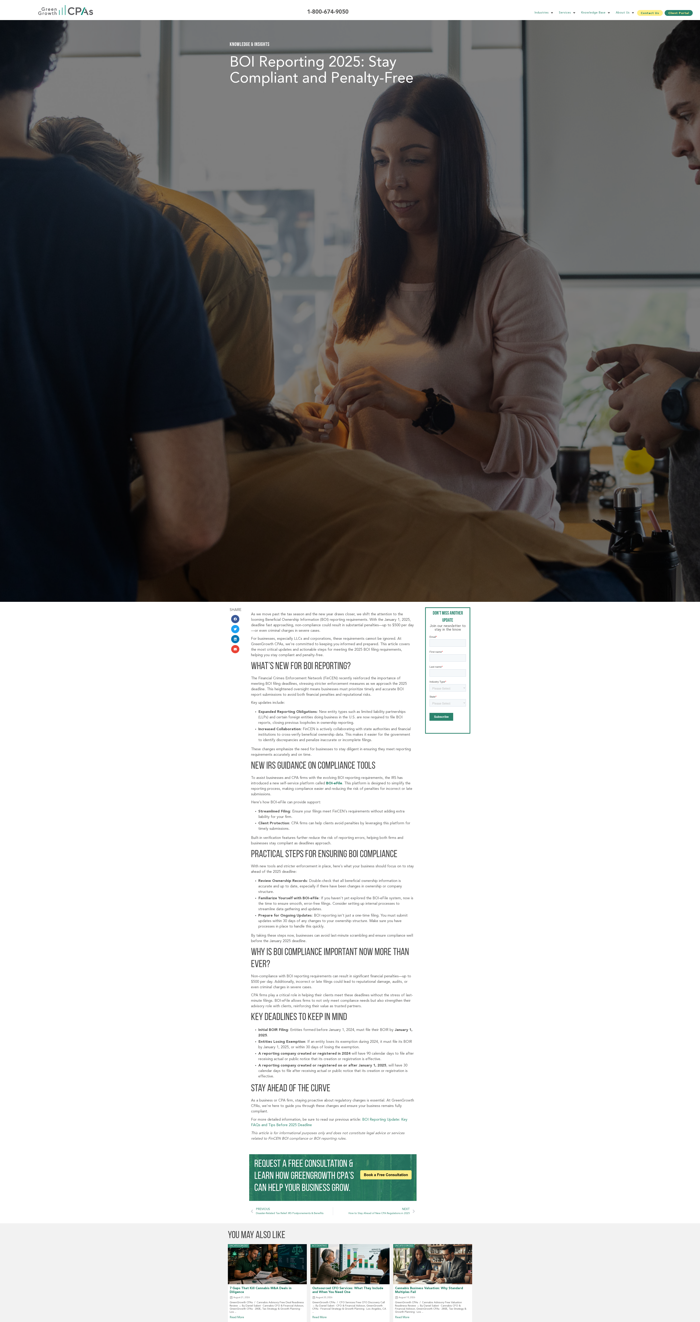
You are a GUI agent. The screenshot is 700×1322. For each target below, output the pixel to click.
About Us (623, 12)
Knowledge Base (593, 12)
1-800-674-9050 (328, 12)
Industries (541, 12)
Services (565, 12)
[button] (235, 619)
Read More (237, 1317)
